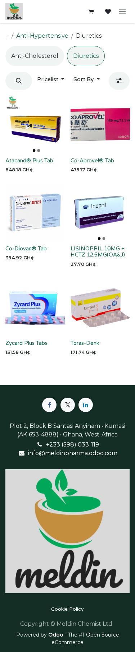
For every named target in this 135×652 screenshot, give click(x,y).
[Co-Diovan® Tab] (35, 213)
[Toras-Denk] (100, 307)
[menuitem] (34, 56)
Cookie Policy (67, 609)
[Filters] (119, 81)
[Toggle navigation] (122, 11)
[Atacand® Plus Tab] (35, 125)
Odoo (56, 635)
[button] (18, 81)
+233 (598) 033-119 (72, 444)
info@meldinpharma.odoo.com (72, 453)
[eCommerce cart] (91, 11)
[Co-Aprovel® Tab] (100, 125)
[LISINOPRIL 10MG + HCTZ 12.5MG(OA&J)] (100, 213)
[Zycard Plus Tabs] (35, 307)
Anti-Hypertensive (42, 35)
